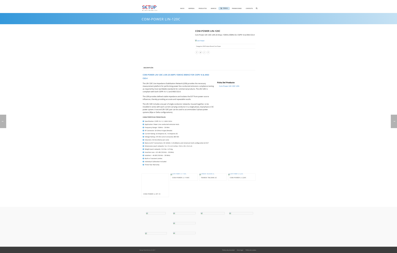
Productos (203, 8)
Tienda (225, 8)
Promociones (237, 8)
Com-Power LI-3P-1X (151, 194)
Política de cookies (251, 250)
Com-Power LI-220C (238, 178)
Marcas (213, 8)
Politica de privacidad (228, 250)
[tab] (148, 67)
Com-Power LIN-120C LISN (229, 86)
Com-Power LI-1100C (181, 178)
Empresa (191, 8)
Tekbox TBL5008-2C (209, 178)
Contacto (249, 8)
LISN (203, 46)
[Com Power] (200, 41)
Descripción (148, 68)
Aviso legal (240, 250)
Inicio (182, 8)
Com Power (217, 46)
